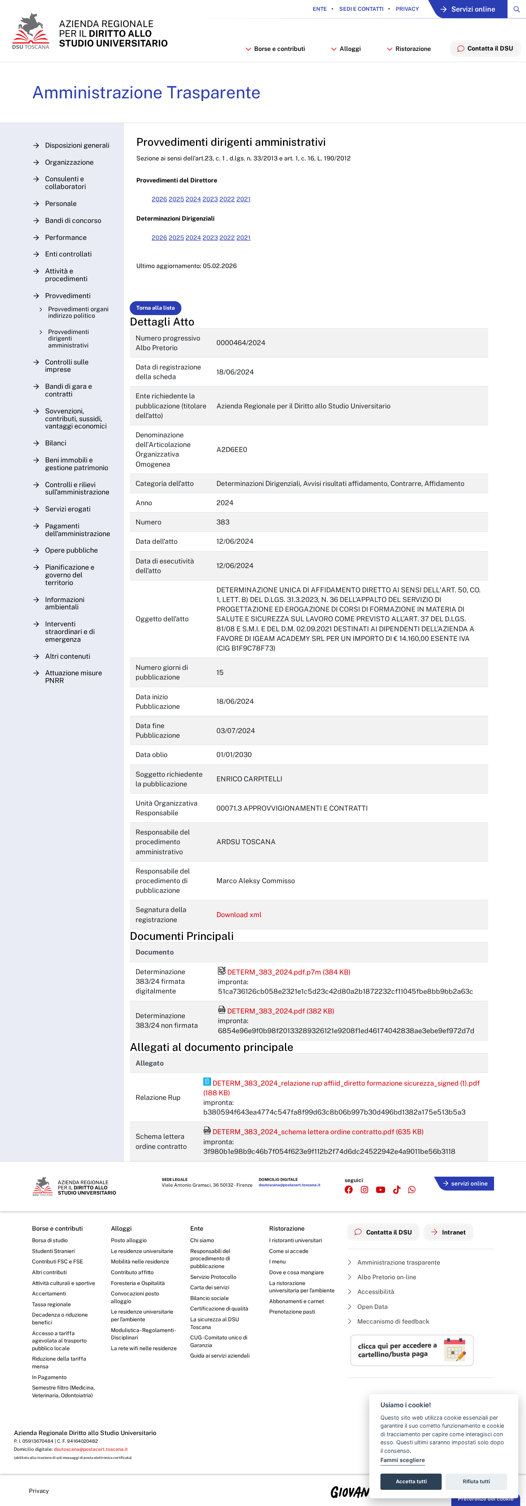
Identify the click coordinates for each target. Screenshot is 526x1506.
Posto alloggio (129, 1240)
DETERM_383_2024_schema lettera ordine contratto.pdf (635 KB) (313, 1132)
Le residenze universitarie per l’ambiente (142, 1315)
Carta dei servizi (209, 1287)
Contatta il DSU (388, 1232)
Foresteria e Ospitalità (138, 1283)
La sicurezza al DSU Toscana (214, 1323)
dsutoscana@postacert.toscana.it (289, 1184)
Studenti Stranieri (53, 1251)
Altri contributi (49, 1272)
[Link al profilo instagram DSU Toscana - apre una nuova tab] (364, 1190)
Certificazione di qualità (219, 1308)
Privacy (407, 9)
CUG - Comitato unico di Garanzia (218, 1341)
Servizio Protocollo (213, 1277)
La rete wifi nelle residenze (144, 1348)
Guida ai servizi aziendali (220, 1356)
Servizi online (473, 9)
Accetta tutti (411, 1481)
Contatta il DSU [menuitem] (490, 48)
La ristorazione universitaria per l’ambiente (302, 1287)
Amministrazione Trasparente (146, 92)
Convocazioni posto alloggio (135, 1297)
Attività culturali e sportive (63, 1283)
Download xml (238, 915)
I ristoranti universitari (295, 1240)
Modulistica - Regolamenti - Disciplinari (143, 1334)
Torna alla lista (155, 308)
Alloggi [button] (350, 48)
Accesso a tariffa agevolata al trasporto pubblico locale (59, 1340)
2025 (176, 199)
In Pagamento (49, 1377)
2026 (159, 199)
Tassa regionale (51, 1304)
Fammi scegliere (402, 1460)
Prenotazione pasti (292, 1312)
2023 (210, 199)
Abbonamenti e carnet (296, 1301)
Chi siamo (202, 1240)
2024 (193, 199)
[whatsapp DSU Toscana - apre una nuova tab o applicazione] (411, 1190)
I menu (277, 1261)
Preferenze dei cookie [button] (486, 1499)
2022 (227, 199)
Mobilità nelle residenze (140, 1261)
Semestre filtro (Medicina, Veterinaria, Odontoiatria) (63, 1391)
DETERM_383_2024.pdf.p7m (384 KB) (284, 972)
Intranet (453, 1232)
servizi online (469, 1183)
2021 (243, 199)
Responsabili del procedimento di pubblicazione (210, 1258)
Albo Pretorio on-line (386, 1277)
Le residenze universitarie (142, 1251)
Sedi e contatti (361, 9)
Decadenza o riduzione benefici (60, 1319)
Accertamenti (49, 1293)
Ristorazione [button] (413, 48)
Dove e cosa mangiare (296, 1272)
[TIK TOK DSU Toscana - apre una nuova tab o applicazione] (396, 1190)
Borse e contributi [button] (279, 48)
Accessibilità (375, 1291)
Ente (320, 9)
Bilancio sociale (209, 1298)
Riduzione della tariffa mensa (59, 1362)
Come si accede (288, 1251)
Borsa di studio (50, 1240)
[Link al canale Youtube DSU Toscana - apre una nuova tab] (380, 1190)
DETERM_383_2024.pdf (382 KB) (276, 1011)
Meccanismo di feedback (392, 1321)
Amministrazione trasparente (398, 1262)
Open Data (372, 1306)
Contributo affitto (132, 1272)
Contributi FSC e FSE (57, 1261)
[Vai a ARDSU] (89, 31)
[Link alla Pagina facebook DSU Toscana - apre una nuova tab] (349, 1190)
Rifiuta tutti (476, 1481)
